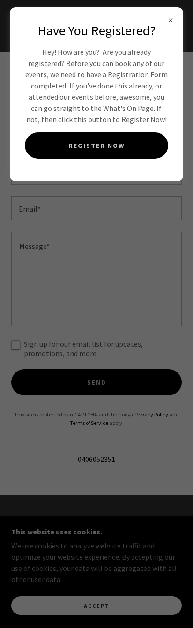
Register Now (96, 145)
